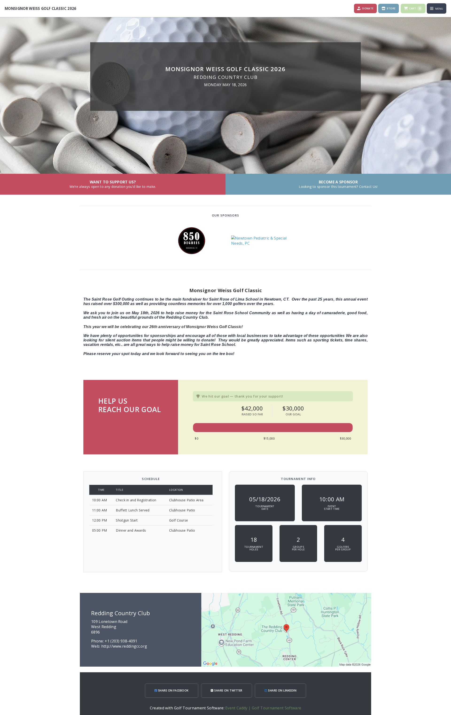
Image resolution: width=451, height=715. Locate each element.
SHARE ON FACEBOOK (173, 690)
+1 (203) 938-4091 (121, 641)
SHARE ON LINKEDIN (282, 690)
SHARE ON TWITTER (228, 690)
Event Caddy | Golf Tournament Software (263, 708)
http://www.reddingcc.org (124, 646)
